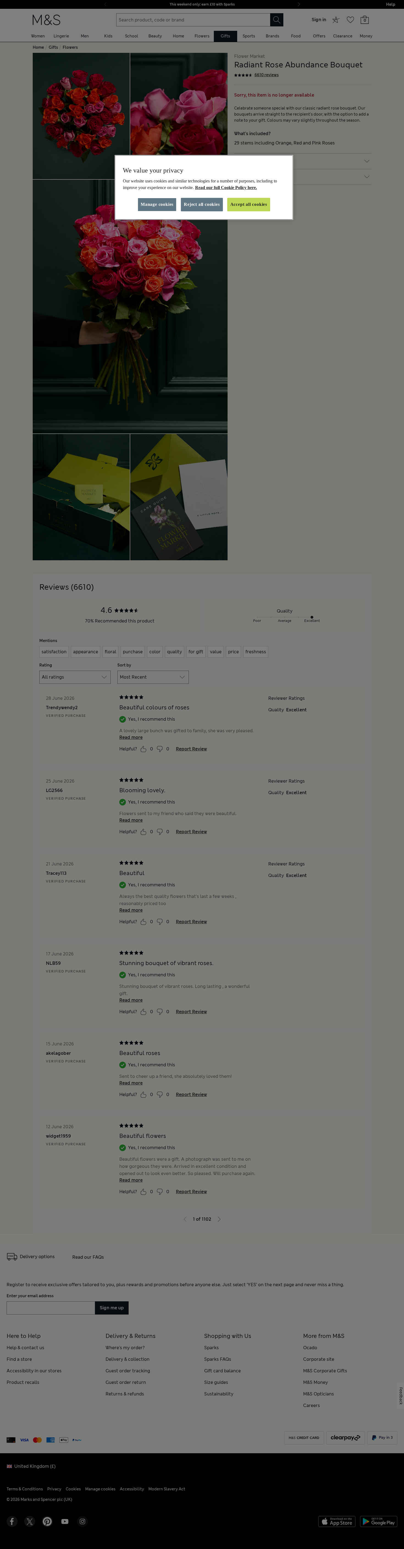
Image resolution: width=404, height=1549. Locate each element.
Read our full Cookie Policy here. (226, 187)
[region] (204, 187)
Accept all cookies (248, 204)
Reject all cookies (202, 204)
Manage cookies (157, 204)
